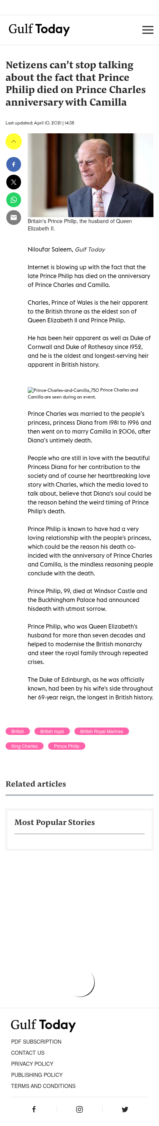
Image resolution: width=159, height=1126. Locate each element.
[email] (13, 217)
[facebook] (13, 164)
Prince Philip (67, 746)
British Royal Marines (101, 731)
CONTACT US (27, 1052)
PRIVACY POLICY (32, 1063)
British (17, 731)
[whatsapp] (13, 199)
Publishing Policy (36, 1074)
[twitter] (13, 182)
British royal (52, 731)
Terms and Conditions (43, 1085)
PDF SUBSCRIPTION (36, 1041)
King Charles (24, 746)
